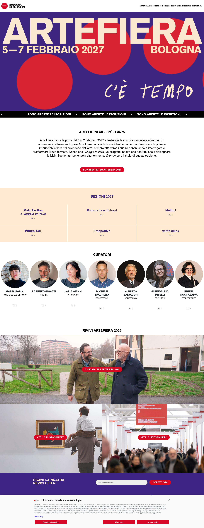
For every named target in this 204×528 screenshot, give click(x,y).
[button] (169, 500)
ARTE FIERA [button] (144, 6)
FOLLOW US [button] (186, 6)
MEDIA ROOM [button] (176, 6)
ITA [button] (201, 6)
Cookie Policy (38, 516)
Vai (32, 218)
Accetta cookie (153, 522)
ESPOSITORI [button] (154, 6)
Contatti (195, 6)
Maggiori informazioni (51, 522)
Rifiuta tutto (119, 522)
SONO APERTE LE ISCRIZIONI (60, 114)
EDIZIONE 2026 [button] (164, 6)
